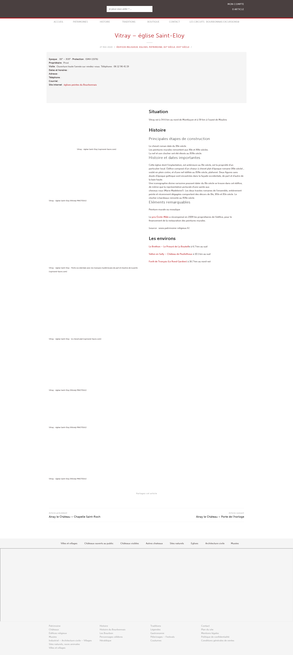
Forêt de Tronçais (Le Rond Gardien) (168, 261)
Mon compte (236, 4)
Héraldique (105, 640)
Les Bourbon (106, 633)
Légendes (155, 629)
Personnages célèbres (111, 636)
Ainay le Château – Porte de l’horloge (220, 515)
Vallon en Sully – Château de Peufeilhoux (170, 254)
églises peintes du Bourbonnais (80, 84)
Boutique (153, 21)
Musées (53, 636)
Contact (174, 21)
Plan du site (207, 629)
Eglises (143, 47)
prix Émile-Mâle (160, 217)
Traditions (128, 21)
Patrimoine (155, 47)
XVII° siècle (182, 47)
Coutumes (155, 640)
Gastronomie (157, 633)
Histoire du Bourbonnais (112, 629)
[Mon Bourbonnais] (70, 7)
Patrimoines (80, 21)
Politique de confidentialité (215, 636)
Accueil (58, 21)
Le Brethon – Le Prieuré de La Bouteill (169, 246)
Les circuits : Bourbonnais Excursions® (214, 21)
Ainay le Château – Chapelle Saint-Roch (74, 515)
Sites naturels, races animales (64, 644)
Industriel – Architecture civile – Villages (70, 640)
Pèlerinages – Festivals (162, 636)
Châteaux (54, 629)
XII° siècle (169, 47)
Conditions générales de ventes (217, 640)
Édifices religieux (127, 47)
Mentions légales (210, 633)
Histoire (105, 21)
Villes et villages (57, 647)
